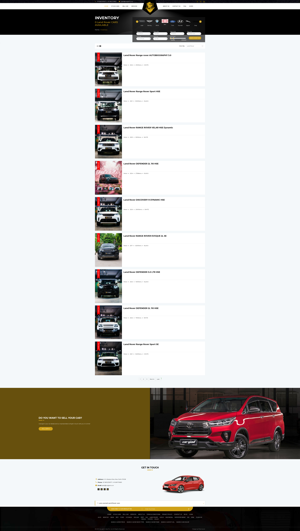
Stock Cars (115, 6)
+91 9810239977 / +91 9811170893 (106, 1)
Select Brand (139, 31)
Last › (158, 379)
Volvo (156, 519)
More (191, 6)
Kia (147, 517)
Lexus (162, 517)
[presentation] (137, 21)
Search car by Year (152, 522)
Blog (185, 514)
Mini (192, 517)
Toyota (150, 519)
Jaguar (136, 517)
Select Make (156, 31)
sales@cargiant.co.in (127, 1)
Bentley (106, 517)
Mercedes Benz (180, 517)
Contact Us (176, 6)
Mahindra (169, 517)
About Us (166, 6)
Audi (99, 517)
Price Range (172, 36)
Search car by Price (118, 522)
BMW (112, 517)
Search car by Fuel (168, 522)
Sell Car (125, 6)
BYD (117, 517)
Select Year (156, 36)
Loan (191, 514)
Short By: (182, 46)
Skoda (143, 519)
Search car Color (182, 522)
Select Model (173, 31)
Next (151, 379)
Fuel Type (139, 36)
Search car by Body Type (135, 522)
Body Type (189, 31)
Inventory (104, 30)
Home (106, 6)
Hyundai (129, 517)
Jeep (142, 517)
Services (134, 6)
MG (188, 517)
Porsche (199, 517)
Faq (185, 6)
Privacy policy (167, 514)
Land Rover (154, 517)
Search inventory (195, 38)
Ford (122, 517)
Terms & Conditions (153, 514)
